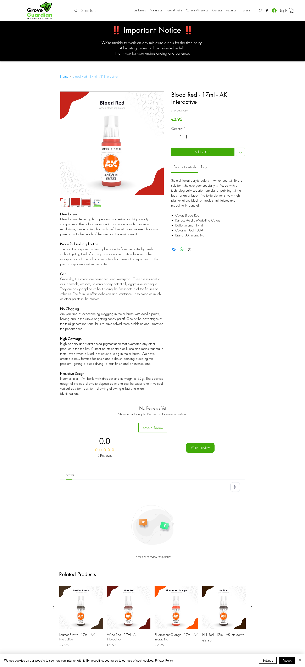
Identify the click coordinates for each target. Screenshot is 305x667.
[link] (184, 166)
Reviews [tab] (69, 475)
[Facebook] (267, 11)
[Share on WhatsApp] (181, 249)
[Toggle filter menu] (235, 487)
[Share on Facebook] (173, 249)
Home (64, 76)
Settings (267, 660)
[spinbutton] (181, 137)
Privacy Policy (164, 660)
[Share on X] (189, 249)
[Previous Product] (53, 607)
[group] (152, 616)
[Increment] (187, 137)
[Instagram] (261, 11)
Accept (287, 660)
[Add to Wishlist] (240, 152)
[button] (292, 10)
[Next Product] (251, 607)
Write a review (200, 448)
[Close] (300, 660)
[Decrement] (175, 137)
